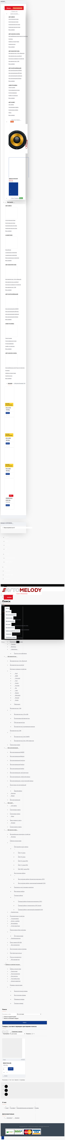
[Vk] (6, 1090)
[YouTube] (6, 1086)
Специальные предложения (23, 383)
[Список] (7, 1032)
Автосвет (12, 102)
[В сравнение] (11, 193)
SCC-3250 (8, 438)
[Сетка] (3, 1032)
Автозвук (12, 17)
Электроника (13, 85)
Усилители (8, 235)
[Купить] (11, 184)
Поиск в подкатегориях (10, 1016)
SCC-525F (8, 468)
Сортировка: (6, 1033)
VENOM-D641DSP (13, 178)
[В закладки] (11, 189)
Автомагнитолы (13, 51)
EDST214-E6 (7, 1063)
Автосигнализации (13, 68)
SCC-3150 (8, 407)
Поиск (4, 595)
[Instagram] (6, 1094)
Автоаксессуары (13, 34)
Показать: (28, 1033)
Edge (4, 1059)
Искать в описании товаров (11, 1018)
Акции (10, 383)
